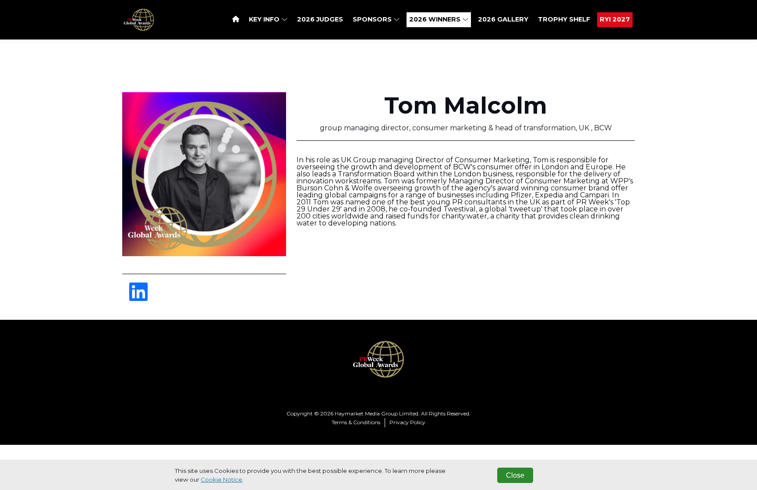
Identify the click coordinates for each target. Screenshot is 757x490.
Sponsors (373, 19)
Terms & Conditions (356, 422)
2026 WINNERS (435, 19)
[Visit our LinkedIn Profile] (138, 297)
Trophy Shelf (564, 19)
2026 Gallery (503, 19)
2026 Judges (320, 19)
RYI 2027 (615, 19)
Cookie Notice (221, 479)
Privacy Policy (407, 422)
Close (515, 475)
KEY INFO (265, 19)
